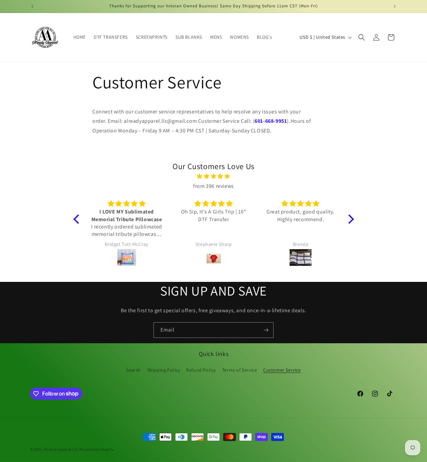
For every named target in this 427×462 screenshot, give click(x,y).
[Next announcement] (394, 6)
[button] (361, 37)
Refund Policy (201, 370)
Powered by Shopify (96, 449)
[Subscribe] (266, 330)
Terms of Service (239, 370)
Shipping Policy (163, 370)
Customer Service (282, 370)
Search (133, 370)
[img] (213, 177)
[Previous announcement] (32, 6)
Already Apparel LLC (61, 449)
